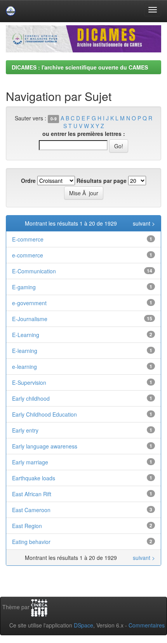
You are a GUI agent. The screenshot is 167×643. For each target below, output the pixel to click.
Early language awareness (44, 446)
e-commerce (27, 255)
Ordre (28, 180)
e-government (29, 303)
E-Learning (25, 335)
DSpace (83, 625)
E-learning (24, 351)
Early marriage (30, 462)
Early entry (25, 430)
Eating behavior (31, 542)
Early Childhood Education (44, 414)
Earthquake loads (33, 478)
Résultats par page (102, 180)
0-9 (53, 119)
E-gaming (24, 287)
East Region (27, 526)
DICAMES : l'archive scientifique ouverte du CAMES (80, 67)
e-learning (24, 366)
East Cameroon (31, 510)
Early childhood (31, 398)
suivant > (144, 223)
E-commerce (27, 239)
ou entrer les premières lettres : (83, 133)
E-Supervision (29, 382)
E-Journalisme (29, 319)
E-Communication (34, 271)
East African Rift (31, 494)
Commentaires (147, 625)
